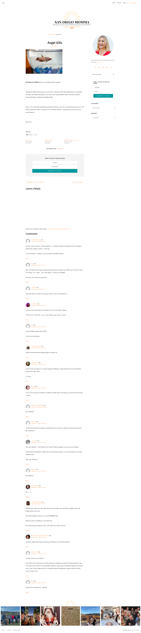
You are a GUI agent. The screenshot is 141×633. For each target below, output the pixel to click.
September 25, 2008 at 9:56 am (38, 364)
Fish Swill (28, 140)
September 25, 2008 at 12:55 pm (38, 423)
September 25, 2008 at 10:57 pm (38, 537)
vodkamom (33, 287)
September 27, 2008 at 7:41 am (38, 553)
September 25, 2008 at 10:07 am (38, 388)
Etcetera (54, 46)
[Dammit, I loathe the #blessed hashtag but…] (10, 616)
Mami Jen (33, 421)
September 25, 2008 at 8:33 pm (38, 503)
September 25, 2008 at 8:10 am (38, 289)
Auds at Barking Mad (36, 502)
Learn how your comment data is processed (58, 229)
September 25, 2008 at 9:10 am (38, 326)
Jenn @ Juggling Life (36, 346)
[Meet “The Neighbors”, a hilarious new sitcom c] (130, 616)
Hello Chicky (135, 630)
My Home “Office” (49, 140)
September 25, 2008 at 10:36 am (38, 407)
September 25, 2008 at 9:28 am (38, 348)
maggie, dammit (35, 485)
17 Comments (60, 148)
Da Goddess (34, 303)
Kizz (32, 263)
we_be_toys (34, 440)
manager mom (34, 552)
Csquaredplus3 (34, 362)
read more (100, 62)
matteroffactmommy (36, 239)
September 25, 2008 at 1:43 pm (38, 442)
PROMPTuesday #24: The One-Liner (72, 140)
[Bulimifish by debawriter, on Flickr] (44, 50)
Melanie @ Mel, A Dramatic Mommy (40, 535)
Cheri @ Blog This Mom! (37, 405)
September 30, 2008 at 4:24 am (38, 582)
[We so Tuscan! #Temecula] (90, 616)
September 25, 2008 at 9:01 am (38, 305)
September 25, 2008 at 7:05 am (38, 265)
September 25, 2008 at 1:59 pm (38, 471)
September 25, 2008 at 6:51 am (38, 241)
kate (32, 325)
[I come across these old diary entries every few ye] (70, 616)
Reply (27, 258)
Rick (32, 581)
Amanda (33, 386)
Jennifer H (33, 469)
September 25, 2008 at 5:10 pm (38, 487)
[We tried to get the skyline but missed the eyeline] (30, 616)
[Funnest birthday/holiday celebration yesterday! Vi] (110, 616)
